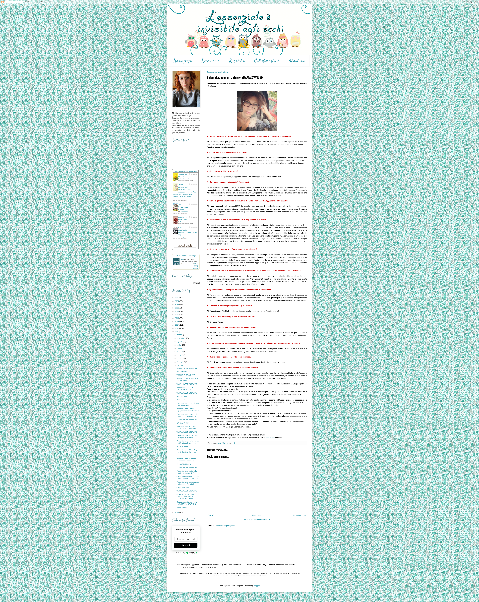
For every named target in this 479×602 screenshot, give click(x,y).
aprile (179, 355)
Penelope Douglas (180, 237)
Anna (182, 259)
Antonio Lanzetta (185, 179)
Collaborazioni (266, 60)
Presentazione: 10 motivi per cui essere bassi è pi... (188, 460)
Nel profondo (182, 372)
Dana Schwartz (184, 222)
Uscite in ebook (183, 446)
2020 (177, 315)
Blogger (257, 586)
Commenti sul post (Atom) (225, 526)
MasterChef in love (184, 464)
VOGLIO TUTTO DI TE (186, 375)
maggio (180, 352)
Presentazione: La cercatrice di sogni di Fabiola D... (188, 483)
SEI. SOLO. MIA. (183, 423)
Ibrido (179, 455)
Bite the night (182, 396)
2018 (177, 322)
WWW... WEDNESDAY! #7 (187, 393)
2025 (177, 298)
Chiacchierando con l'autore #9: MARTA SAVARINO (188, 503)
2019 (177, 318)
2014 (177, 513)
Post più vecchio (299, 515)
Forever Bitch (182, 507)
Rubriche (236, 60)
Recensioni (210, 60)
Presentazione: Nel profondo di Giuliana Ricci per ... (188, 442)
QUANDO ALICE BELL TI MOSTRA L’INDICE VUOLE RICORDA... (186, 496)
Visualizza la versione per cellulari (257, 519)
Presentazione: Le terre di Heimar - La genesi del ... (187, 415)
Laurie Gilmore (184, 211)
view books (195, 268)
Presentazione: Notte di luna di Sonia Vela (188, 404)
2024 (177, 301)
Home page (182, 60)
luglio (179, 345)
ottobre (180, 335)
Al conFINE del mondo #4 (187, 420)
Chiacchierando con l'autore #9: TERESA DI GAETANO (188, 478)
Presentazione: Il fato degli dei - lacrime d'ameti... (187, 451)
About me (297, 60)
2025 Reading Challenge (186, 255)
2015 (177, 332)
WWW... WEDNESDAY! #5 (187, 491)
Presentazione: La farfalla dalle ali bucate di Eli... (187, 472)
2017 (177, 325)
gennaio (180, 365)
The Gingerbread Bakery (183, 207)
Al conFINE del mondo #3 (187, 468)
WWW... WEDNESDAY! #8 (187, 384)
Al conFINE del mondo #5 (187, 368)
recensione (270, 437)
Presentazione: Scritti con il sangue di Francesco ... (187, 436)
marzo (179, 359)
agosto (180, 342)
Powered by (180, 553)
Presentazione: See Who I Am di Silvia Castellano (187, 427)
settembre (181, 338)
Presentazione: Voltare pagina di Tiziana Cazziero (188, 410)
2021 (177, 311)
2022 (177, 308)
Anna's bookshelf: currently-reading (185, 171)
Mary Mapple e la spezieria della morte (187, 380)
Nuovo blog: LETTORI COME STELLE (185, 388)
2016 (177, 328)
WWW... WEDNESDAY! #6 (187, 432)
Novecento (181, 400)
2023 (177, 304)
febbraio (180, 362)
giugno (180, 348)
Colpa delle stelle (183, 487)
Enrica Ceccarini (179, 199)
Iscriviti (186, 545)
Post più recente (214, 515)
